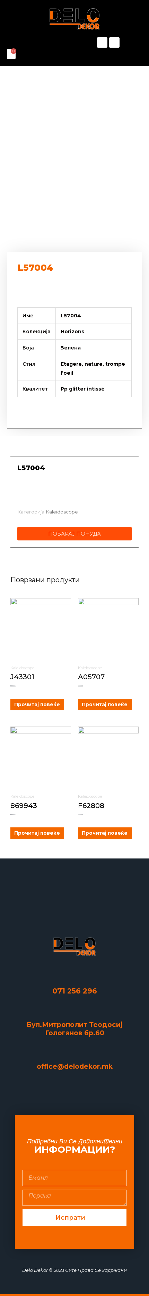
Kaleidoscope (62, 512)
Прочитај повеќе (37, 704)
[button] (40, 42)
